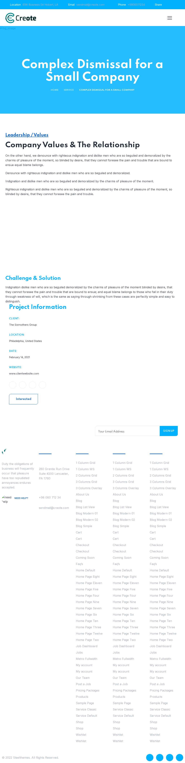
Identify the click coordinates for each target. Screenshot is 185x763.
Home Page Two (87, 640)
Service (69, 90)
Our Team (83, 678)
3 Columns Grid (86, 482)
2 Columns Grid (86, 475)
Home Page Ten (87, 621)
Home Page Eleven (89, 583)
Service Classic (86, 709)
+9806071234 (136, 4)
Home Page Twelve (89, 633)
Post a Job (83, 684)
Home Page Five (87, 589)
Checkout (82, 545)
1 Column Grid (85, 463)
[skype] (169, 757)
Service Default (86, 715)
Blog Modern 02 (87, 519)
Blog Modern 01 (87, 513)
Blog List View (85, 507)
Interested (23, 399)
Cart (79, 532)
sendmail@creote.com (90, 4)
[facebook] (149, 757)
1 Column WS (85, 469)
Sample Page (85, 703)
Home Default (85, 570)
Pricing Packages (87, 690)
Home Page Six (86, 614)
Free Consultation (24, 506)
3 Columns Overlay (89, 488)
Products (82, 697)
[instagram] (179, 757)
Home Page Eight (88, 576)
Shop (79, 722)
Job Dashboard (86, 646)
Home (54, 90)
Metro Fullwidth (86, 659)
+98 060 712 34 (50, 497)
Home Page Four (87, 595)
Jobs (79, 652)
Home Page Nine (87, 602)
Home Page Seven (89, 608)
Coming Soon (85, 557)
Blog (79, 501)
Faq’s (79, 564)
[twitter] (159, 757)
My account (84, 665)
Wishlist (81, 734)
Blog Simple (84, 526)
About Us (82, 494)
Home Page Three (88, 627)
